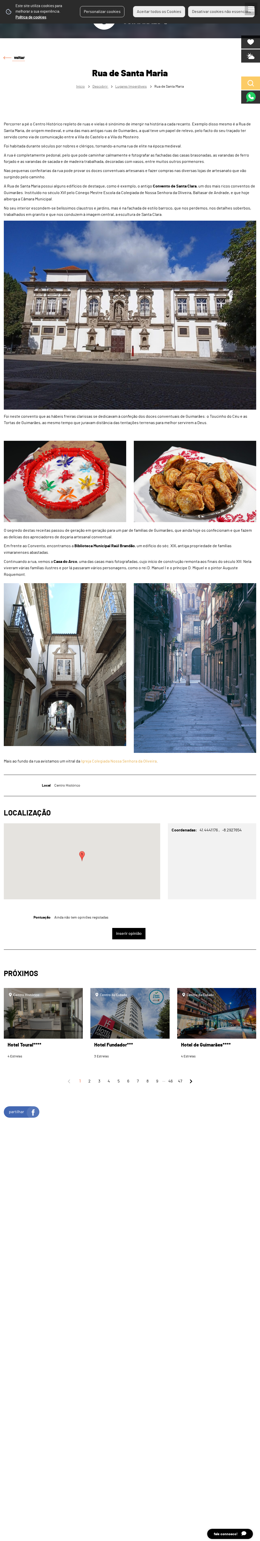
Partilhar (16, 1112)
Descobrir (100, 86)
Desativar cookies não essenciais (221, 12)
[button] (82, 856)
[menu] (251, 9)
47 (180, 1081)
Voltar (19, 58)
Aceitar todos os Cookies (159, 12)
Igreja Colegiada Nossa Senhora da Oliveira (119, 761)
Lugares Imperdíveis (131, 86)
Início (80, 86)
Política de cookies (30, 17)
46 (170, 1081)
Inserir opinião (129, 933)
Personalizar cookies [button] (102, 12)
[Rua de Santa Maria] (130, 770)
